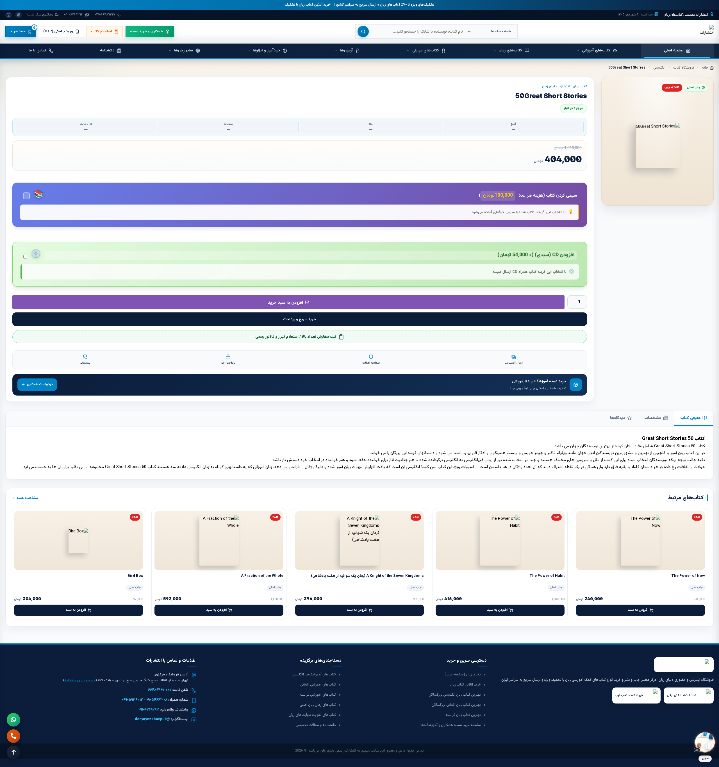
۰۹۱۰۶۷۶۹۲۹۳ (148, 709)
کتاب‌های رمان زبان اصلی (318, 705)
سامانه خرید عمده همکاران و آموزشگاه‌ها (450, 725)
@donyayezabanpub (152, 719)
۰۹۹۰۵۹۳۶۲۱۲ (132, 700)
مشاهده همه (27, 498)
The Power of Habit (547, 576)
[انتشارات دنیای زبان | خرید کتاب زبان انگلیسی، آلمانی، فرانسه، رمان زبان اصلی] (706, 31)
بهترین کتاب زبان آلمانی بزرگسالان (456, 705)
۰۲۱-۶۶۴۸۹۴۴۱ (159, 690)
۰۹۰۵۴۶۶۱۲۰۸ (156, 700)
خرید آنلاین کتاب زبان (465, 684)
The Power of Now (688, 576)
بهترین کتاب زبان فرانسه (463, 715)
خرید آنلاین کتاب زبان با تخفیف (308, 5)
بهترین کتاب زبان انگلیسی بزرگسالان (455, 695)
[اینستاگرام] (8, 15)
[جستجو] (363, 31)
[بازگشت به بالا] (13, 752)
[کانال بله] (18, 15)
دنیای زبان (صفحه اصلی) (463, 674)
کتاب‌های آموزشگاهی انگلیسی (314, 674)
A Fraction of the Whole (262, 576)
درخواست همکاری (40, 384)
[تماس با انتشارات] (13, 736)
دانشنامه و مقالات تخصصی (315, 725)
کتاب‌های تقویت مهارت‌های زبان (312, 715)
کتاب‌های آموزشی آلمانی (318, 684)
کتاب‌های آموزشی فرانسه (317, 695)
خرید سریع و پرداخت (299, 319)
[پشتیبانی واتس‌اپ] (13, 720)
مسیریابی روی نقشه (79, 680)
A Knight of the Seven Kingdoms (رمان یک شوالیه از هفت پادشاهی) (367, 576)
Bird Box (135, 576)
